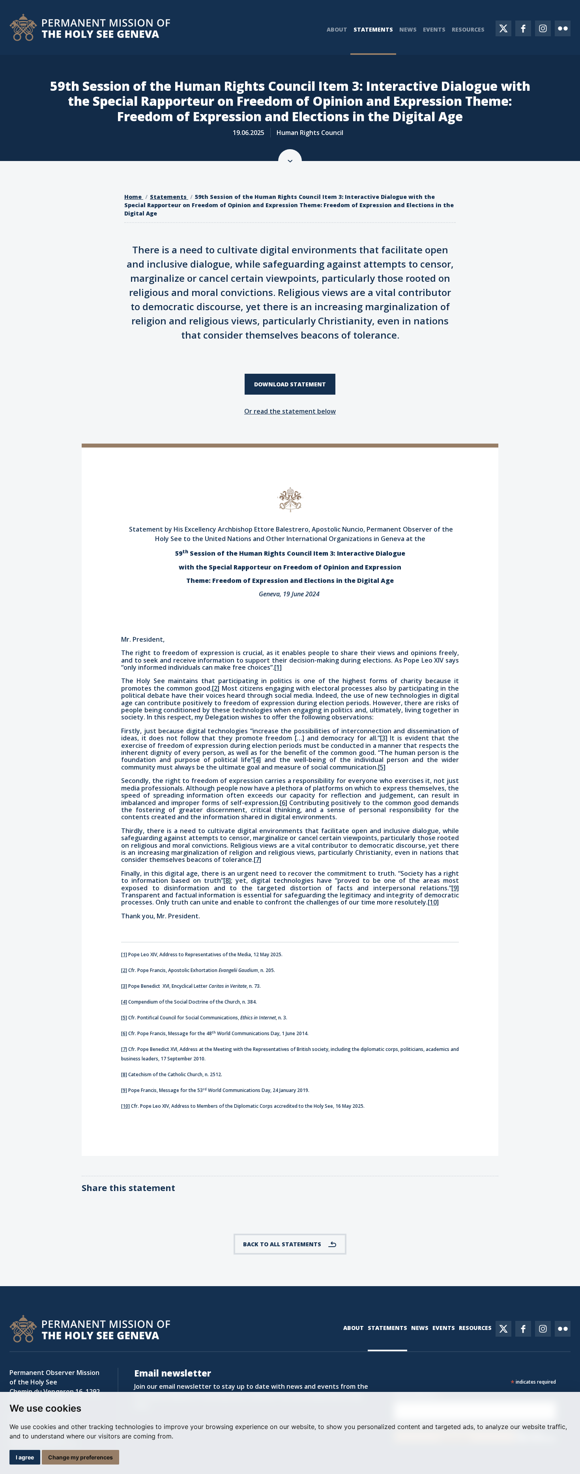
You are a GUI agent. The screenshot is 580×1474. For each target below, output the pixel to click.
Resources (468, 29)
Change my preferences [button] (80, 1457)
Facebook (523, 28)
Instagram (543, 28)
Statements (373, 29)
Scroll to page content (290, 161)
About (337, 29)
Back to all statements (282, 1244)
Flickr (563, 28)
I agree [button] (25, 1457)
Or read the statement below (290, 411)
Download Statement (290, 384)
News (408, 29)
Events (434, 29)
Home (133, 196)
